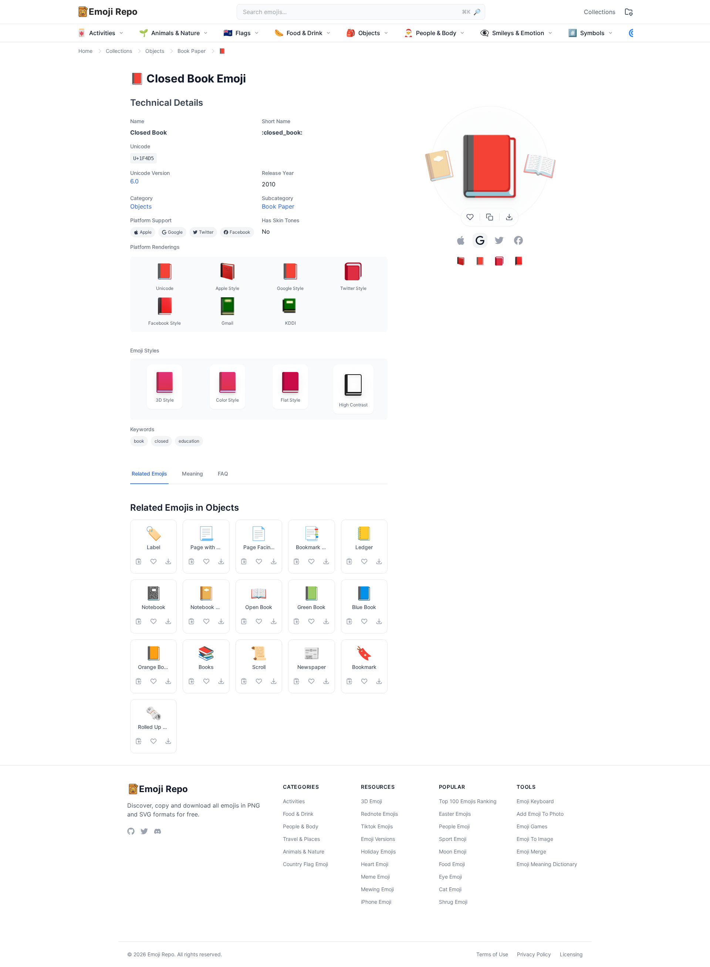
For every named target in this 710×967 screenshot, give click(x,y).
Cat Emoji (450, 889)
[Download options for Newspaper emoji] (326, 681)
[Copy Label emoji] (139, 561)
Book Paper (278, 206)
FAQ (223, 473)
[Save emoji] (470, 217)
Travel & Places (301, 839)
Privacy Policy (534, 954)
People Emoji (454, 826)
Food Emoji (452, 864)
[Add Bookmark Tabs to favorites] (311, 561)
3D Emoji (371, 801)
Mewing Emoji (377, 889)
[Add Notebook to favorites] (153, 621)
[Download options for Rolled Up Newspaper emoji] (168, 741)
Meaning (192, 473)
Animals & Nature (303, 851)
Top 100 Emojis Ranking (468, 801)
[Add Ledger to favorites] (364, 561)
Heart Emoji (374, 864)
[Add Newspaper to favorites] (311, 681)
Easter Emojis (455, 814)
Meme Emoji (375, 876)
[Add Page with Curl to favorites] (206, 561)
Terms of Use (492, 954)
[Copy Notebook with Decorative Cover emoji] (191, 621)
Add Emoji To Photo (540, 814)
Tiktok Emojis (377, 826)
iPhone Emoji (376, 902)
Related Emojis (149, 473)
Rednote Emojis (379, 814)
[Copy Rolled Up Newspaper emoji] (139, 741)
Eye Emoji (450, 876)
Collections (599, 12)
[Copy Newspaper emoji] (296, 681)
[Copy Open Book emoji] (244, 621)
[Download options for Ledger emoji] (379, 561)
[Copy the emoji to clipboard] (489, 217)
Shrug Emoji (453, 902)
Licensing (571, 954)
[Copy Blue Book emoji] (349, 621)
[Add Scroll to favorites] (259, 681)
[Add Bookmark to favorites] (364, 681)
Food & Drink (298, 814)
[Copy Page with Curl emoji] (191, 561)
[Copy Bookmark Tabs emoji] (296, 561)
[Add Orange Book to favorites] (153, 681)
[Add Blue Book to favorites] (364, 621)
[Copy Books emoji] (191, 681)
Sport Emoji (452, 839)
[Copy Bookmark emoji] (349, 681)
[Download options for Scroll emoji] (274, 681)
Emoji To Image (535, 839)
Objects (141, 206)
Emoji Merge (531, 851)
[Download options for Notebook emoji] (168, 621)
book (139, 441)
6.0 (134, 181)
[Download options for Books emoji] (221, 681)
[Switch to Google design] (480, 240)
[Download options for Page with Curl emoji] (221, 561)
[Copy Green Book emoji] (296, 621)
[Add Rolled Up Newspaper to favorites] (153, 741)
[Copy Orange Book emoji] (139, 681)
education (189, 441)
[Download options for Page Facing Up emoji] (274, 561)
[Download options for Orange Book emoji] (168, 681)
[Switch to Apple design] (460, 240)
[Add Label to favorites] (153, 561)
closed (161, 441)
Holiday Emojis (378, 851)
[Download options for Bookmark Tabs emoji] (326, 561)
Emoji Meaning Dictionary (547, 864)
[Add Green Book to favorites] (311, 621)
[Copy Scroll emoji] (244, 681)
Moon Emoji (452, 851)
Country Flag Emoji (305, 864)
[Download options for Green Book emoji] (326, 621)
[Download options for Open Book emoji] (274, 621)
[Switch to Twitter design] (499, 240)
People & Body (300, 826)
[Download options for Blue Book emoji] (379, 621)
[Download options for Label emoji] (168, 561)
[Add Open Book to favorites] (259, 621)
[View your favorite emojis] (628, 11)
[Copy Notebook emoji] (139, 621)
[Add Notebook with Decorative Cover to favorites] (206, 621)
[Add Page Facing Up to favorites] (259, 561)
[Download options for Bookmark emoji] (379, 681)
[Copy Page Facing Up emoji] (244, 561)
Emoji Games (532, 826)
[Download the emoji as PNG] (509, 217)
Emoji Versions (378, 839)
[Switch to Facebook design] (518, 240)
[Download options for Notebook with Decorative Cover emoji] (221, 621)
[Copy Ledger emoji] (349, 561)
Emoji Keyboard (535, 801)
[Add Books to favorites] (206, 681)
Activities (294, 801)
